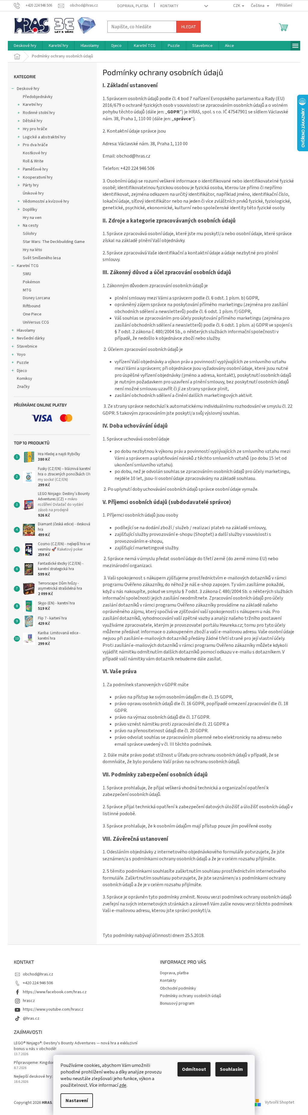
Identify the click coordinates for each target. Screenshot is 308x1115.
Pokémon (31, 282)
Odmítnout (194, 1069)
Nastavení (77, 1100)
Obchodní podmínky (178, 988)
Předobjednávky (38, 97)
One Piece (32, 314)
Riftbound (31, 306)
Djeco (22, 371)
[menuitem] (25, 46)
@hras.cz (31, 1018)
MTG (27, 290)
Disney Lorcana (36, 298)
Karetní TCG (27, 266)
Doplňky (30, 210)
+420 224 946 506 (38, 983)
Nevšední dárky (31, 338)
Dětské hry (32, 121)
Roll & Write (33, 161)
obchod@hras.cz (38, 974)
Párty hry (31, 185)
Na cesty (30, 226)
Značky (23, 387)
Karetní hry (32, 105)
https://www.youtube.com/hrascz (53, 1009)
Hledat (188, 26)
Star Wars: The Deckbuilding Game (54, 242)
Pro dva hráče (35, 145)
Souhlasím (231, 1069)
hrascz (29, 1001)
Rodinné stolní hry (39, 113)
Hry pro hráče (35, 129)
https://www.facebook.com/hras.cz (55, 992)
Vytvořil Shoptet (279, 1103)
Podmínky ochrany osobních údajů (190, 996)
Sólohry (30, 234)
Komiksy (24, 379)
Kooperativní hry (38, 177)
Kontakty (169, 6)
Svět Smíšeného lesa (42, 258)
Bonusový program (177, 1003)
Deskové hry (28, 89)
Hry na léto (32, 250)
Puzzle (23, 363)
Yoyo (21, 355)
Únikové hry (33, 193)
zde (122, 1085)
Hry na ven (32, 218)
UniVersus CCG (36, 322)
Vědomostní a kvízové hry (46, 201)
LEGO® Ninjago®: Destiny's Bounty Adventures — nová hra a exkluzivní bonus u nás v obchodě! (75, 1046)
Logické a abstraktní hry (44, 137)
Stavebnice (27, 346)
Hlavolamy (26, 330)
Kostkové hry (35, 153)
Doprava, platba (132, 6)
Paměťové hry (35, 169)
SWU (27, 274)
